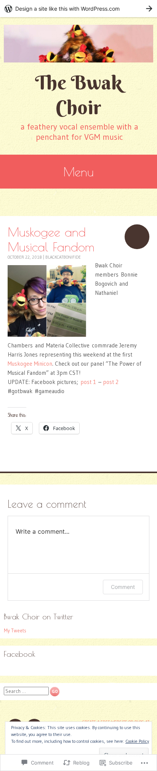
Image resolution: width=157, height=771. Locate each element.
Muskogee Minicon (30, 363)
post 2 (111, 382)
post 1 (88, 382)
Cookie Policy (137, 741)
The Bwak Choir (78, 95)
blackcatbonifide (63, 257)
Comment (123, 587)
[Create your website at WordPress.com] (78, 8)
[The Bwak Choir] (78, 43)
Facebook (19, 653)
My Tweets (15, 630)
